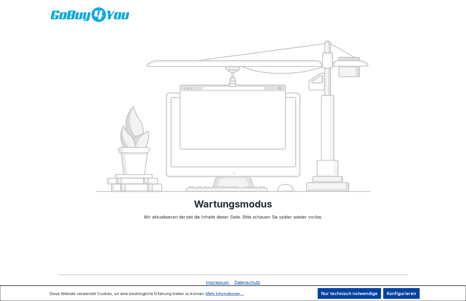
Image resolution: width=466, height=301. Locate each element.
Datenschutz (247, 282)
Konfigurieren (401, 293)
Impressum (218, 282)
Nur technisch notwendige (349, 293)
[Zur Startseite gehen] (90, 14)
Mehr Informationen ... (225, 293)
